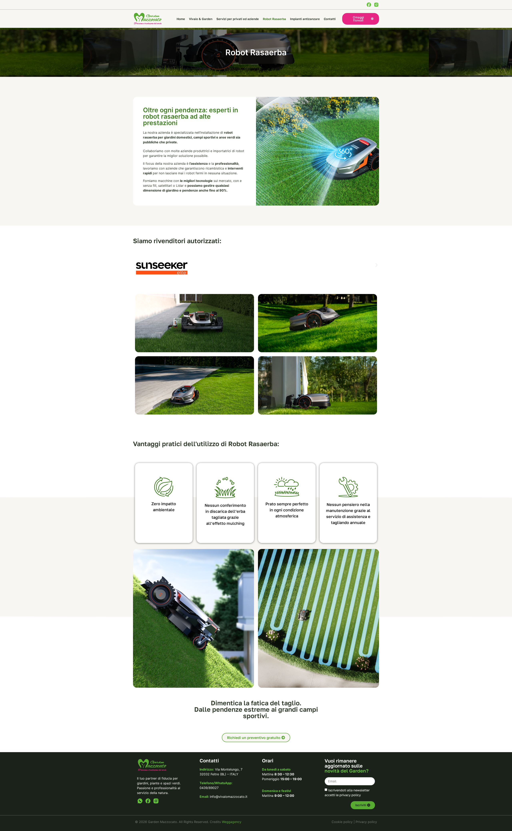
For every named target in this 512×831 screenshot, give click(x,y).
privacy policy (350, 795)
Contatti (330, 19)
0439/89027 (209, 788)
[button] (135, 265)
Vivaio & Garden (200, 19)
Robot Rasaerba (274, 19)
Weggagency (231, 822)
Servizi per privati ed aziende (237, 19)
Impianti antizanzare (305, 19)
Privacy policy (366, 822)
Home (181, 19)
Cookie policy (342, 822)
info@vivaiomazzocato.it (228, 797)
